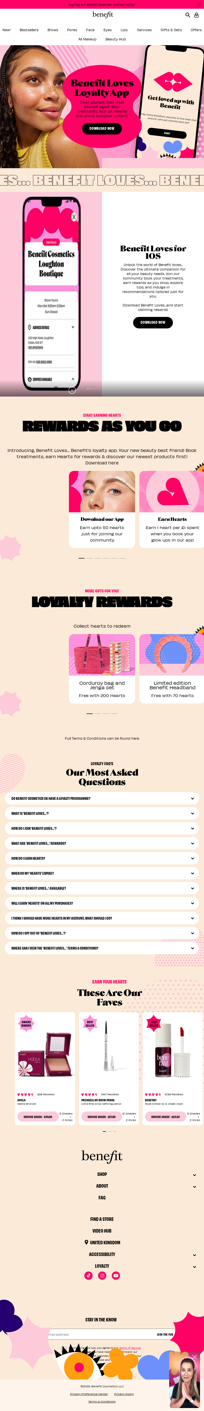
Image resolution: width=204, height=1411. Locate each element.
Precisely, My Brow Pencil (98, 1100)
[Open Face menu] (98, 31)
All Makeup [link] (87, 39)
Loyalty (102, 1266)
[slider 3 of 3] (114, 1131)
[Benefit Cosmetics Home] (102, 15)
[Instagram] (102, 1275)
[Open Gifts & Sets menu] (185, 31)
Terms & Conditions (102, 1401)
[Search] (189, 14)
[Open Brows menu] (61, 31)
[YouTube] (116, 1275)
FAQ (102, 1197)
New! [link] (6, 30)
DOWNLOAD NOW (102, 128)
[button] (196, 15)
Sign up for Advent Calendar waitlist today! (102, 4)
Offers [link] (196, 30)
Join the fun (165, 1334)
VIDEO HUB (102, 1230)
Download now (153, 322)
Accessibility (102, 1254)
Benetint (150, 1100)
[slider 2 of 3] (109, 1131)
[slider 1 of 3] (104, 1131)
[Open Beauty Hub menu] (129, 40)
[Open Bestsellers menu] (42, 31)
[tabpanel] (102, 294)
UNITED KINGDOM (105, 1242)
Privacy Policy (124, 1394)
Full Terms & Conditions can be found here (102, 738)
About (102, 1185)
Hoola (21, 1100)
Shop (102, 1174)
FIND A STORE (102, 1219)
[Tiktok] (88, 1275)
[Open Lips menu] (131, 31)
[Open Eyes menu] (115, 31)
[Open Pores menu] (80, 31)
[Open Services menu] (155, 31)
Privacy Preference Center (89, 1394)
